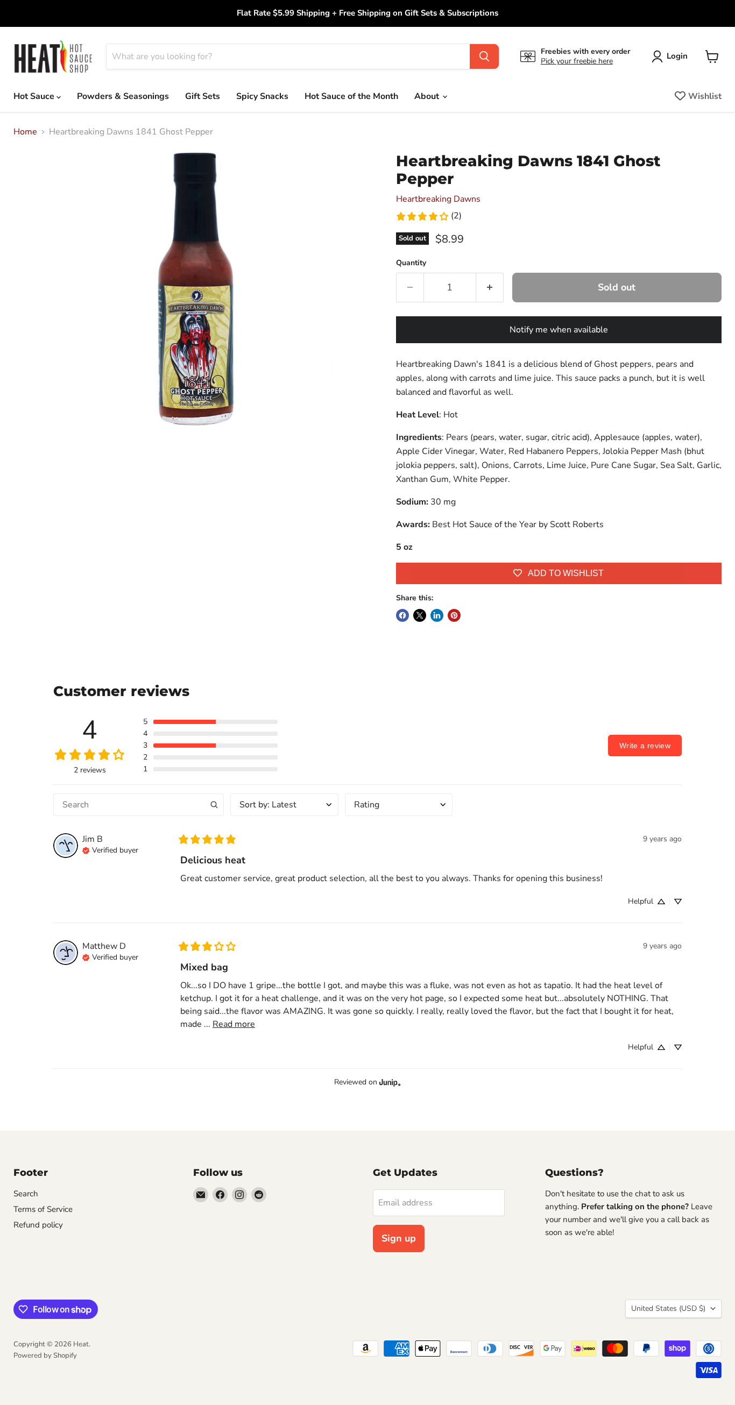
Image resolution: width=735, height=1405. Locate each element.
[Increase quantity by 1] (490, 287)
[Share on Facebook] (402, 615)
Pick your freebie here (577, 61)
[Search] (484, 56)
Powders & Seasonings (123, 96)
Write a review (644, 745)
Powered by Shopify (45, 1355)
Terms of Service (43, 1209)
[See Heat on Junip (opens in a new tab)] (390, 1082)
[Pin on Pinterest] (454, 615)
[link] (428, 216)
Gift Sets (202, 96)
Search (25, 1193)
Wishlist (705, 96)
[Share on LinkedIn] (436, 615)
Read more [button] (234, 1024)
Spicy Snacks (262, 96)
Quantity (411, 263)
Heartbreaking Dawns (438, 199)
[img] (110, 849)
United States (668, 1308)
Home (25, 132)
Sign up (398, 1238)
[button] (210, 721)
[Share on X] (419, 615)
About (427, 96)
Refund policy (38, 1224)
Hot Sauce (34, 96)
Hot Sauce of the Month (351, 96)
